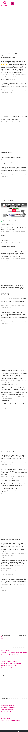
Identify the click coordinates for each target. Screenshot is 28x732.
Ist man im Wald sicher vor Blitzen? (8, 707)
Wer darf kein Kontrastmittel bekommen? (9, 659)
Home (2, 53)
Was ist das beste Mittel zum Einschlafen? (9, 703)
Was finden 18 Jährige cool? (6, 713)
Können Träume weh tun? (6, 667)
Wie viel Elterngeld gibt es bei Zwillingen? (9, 665)
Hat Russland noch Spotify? (6, 718)
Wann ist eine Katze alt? (6, 650)
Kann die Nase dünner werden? (7, 709)
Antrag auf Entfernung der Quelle (8, 74)
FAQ (7, 53)
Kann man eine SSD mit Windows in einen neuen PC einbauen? (14, 652)
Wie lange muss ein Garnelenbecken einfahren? (11, 720)
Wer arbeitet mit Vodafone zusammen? (9, 661)
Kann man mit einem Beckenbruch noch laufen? (10, 654)
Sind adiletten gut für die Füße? (7, 705)
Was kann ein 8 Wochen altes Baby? (8, 656)
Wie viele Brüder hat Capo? (6, 716)
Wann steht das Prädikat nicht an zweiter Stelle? (11, 663)
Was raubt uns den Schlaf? (6, 711)
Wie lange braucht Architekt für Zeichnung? (10, 669)
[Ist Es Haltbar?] (5, 3)
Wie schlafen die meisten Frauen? (8, 700)
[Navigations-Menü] (12, 3)
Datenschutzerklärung (14, 731)
